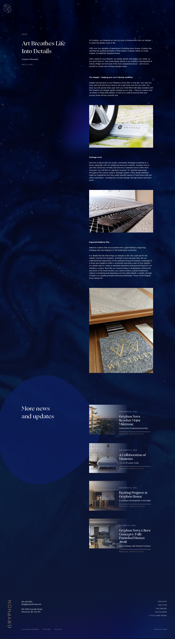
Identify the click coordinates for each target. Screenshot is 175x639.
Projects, (124, 434)
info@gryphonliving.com (31, 604)
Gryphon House (137, 506)
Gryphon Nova (136, 434)
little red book (158, 615)
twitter (162, 605)
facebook (161, 608)
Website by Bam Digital (160, 629)
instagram (161, 612)
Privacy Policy (47, 629)
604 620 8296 (26, 602)
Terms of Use (58, 629)
